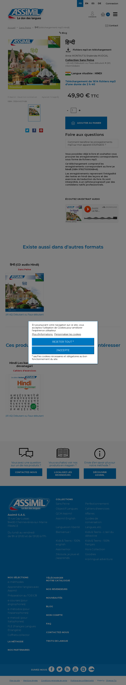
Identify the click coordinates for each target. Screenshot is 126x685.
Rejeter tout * (63, 341)
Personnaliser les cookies (67, 334)
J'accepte (63, 350)
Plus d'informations (42, 334)
